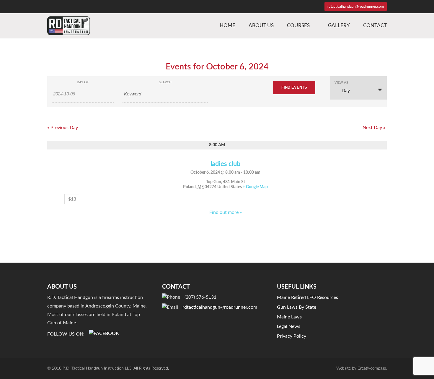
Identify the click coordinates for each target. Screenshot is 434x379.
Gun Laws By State (296, 307)
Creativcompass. (372, 368)
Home (227, 25)
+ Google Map (255, 187)
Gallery (339, 25)
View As (341, 82)
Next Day (374, 127)
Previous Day (62, 127)
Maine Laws (289, 317)
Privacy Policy (291, 336)
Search (165, 82)
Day (346, 90)
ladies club (225, 164)
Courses (298, 25)
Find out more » (225, 212)
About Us (261, 25)
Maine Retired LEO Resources (307, 297)
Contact (375, 25)
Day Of (83, 82)
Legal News (288, 326)
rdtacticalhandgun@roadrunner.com (219, 307)
